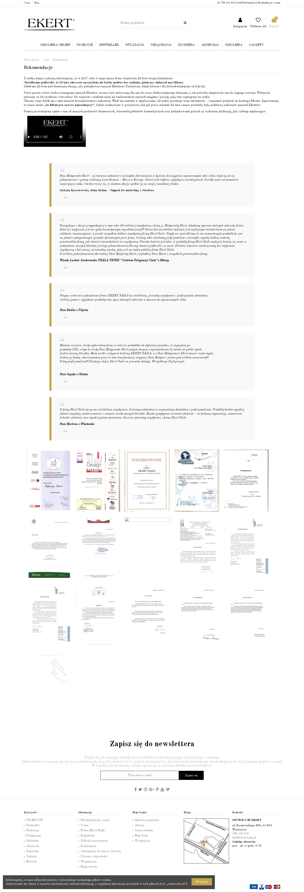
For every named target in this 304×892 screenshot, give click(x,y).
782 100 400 (228, 3)
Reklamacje (88, 846)
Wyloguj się (142, 840)
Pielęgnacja (33, 835)
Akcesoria (32, 846)
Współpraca (89, 861)
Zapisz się (191, 775)
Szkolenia (32, 851)
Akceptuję (201, 881)
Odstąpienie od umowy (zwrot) (101, 851)
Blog (36, 3)
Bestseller (32, 825)
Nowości (31, 861)
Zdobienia (32, 840)
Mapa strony (89, 866)
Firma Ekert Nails (93, 830)
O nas (27, 3)
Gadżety (31, 856)
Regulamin (88, 835)
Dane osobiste (144, 830)
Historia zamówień (147, 820)
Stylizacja (32, 830)
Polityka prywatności (94, 840)
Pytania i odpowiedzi (94, 856)
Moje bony (141, 835)
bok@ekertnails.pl (246, 3)
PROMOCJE (34, 820)
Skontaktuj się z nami (269, 3)
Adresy (139, 825)
